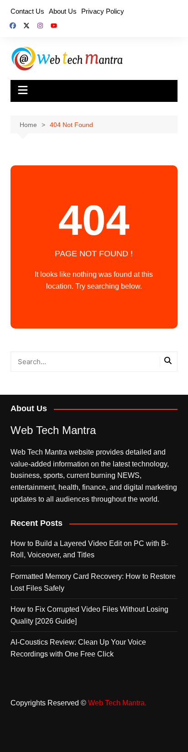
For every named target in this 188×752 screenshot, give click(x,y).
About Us (63, 11)
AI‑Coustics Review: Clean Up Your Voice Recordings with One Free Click (78, 648)
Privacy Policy (102, 11)
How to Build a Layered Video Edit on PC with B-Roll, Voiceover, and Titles (89, 549)
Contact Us (27, 11)
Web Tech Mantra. (117, 703)
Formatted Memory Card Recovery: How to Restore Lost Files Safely (93, 582)
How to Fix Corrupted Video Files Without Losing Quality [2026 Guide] (89, 615)
